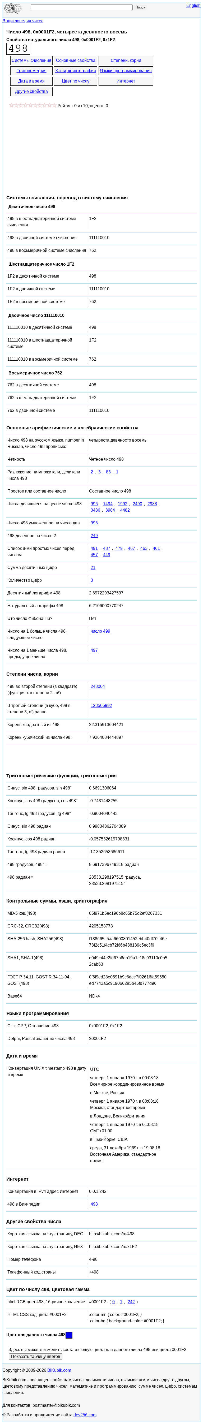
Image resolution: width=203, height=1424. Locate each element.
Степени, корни (126, 60)
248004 (98, 686)
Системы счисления (31, 60)
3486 (95, 510)
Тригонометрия (32, 70)
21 (93, 567)
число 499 (100, 631)
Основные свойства (75, 60)
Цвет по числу (75, 81)
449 (106, 555)
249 (94, 535)
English (193, 5)
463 (143, 548)
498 (94, 1204)
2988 (152, 504)
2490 (137, 504)
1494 (108, 504)
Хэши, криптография (75, 70)
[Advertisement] (50, 149)
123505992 (101, 705)
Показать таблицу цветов (35, 1356)
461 (156, 548)
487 (106, 548)
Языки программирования (126, 70)
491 (94, 548)
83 (108, 472)
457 (94, 555)
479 (119, 548)
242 (131, 1302)
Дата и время (31, 81)
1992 (122, 504)
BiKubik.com (59, 1370)
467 (131, 548)
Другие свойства (31, 91)
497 (94, 650)
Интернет (126, 81)
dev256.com (84, 1415)
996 (94, 504)
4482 (125, 510)
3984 (110, 510)
